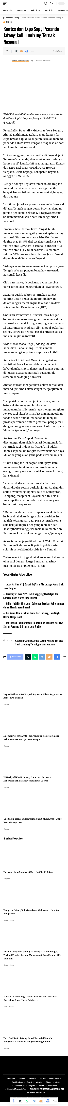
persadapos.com (46, 644)
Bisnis (9, 22)
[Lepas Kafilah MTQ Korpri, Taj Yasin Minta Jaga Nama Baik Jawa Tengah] (15, 676)
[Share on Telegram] (34, 1100)
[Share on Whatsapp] (27, 1100)
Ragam (7, 704)
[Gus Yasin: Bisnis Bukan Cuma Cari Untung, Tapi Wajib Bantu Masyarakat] (15, 801)
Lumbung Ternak (29, 644)
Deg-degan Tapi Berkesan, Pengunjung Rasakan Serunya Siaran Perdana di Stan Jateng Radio (33, 625)
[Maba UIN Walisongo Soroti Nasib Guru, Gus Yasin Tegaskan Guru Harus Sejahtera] (15, 978)
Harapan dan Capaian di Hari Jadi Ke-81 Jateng (28, 872)
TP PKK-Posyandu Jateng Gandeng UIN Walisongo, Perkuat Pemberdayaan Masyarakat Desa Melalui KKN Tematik (32, 955)
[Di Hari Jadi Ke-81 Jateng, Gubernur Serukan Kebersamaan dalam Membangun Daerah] (15, 759)
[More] (31, 51)
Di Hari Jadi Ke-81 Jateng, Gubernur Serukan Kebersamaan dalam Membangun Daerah (34, 605)
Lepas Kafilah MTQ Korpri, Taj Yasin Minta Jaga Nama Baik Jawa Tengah (33, 586)
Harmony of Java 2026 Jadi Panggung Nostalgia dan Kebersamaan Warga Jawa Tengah (30, 596)
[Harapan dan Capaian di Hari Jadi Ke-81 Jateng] (15, 854)
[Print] (26, 51)
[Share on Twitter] (16, 51)
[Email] (21, 51)
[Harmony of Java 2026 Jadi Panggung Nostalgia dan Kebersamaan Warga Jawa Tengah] (15, 718)
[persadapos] (22, 3)
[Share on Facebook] (11, 51)
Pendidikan (9, 920)
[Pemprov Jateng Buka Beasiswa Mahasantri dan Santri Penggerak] (15, 892)
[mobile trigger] (6, 3)
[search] (45, 3)
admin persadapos (20, 60)
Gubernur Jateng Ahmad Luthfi (30, 640)
